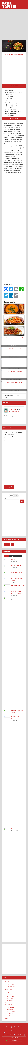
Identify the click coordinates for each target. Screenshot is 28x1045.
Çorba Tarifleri (10, 1007)
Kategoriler (12, 556)
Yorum (6, 441)
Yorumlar (19, 556)
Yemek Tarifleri (9, 1005)
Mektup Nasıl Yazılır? (17, 559)
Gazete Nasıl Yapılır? (17, 598)
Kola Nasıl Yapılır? (16, 829)
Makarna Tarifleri (9, 395)
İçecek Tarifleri (10, 1013)
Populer (6, 556)
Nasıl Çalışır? (10, 984)
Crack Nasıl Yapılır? (16, 572)
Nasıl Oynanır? (10, 986)
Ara (5, 498)
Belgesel (9, 992)
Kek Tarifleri (10, 1016)
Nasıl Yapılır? (8, 982)
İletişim (7, 1018)
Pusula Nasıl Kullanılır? (17, 585)
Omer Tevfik (12, 409)
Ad (4, 464)
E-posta (6, 472)
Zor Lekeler (10, 1000)
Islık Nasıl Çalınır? (16, 566)
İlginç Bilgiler (10, 998)
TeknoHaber (10, 994)
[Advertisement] (14, 25)
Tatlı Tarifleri (10, 1009)
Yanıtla (6, 420)
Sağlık (7, 1003)
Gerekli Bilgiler (9, 989)
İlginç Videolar (10, 996)
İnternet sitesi (7, 479)
